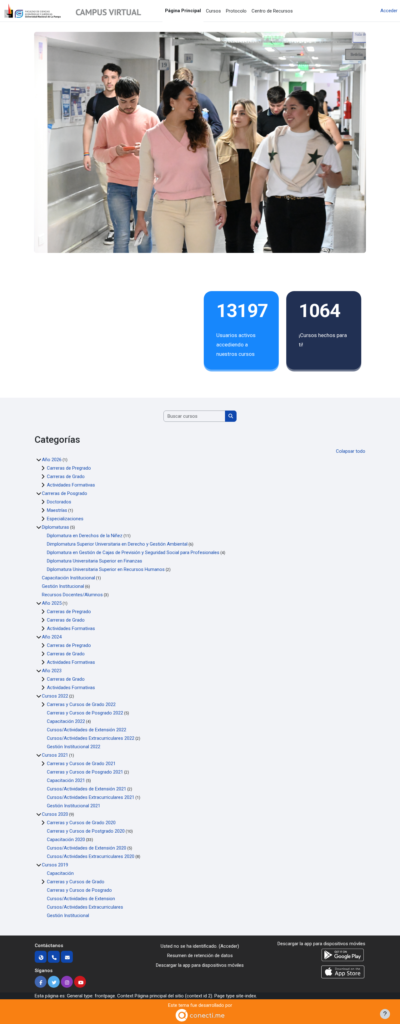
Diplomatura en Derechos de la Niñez (84, 535)
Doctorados (59, 502)
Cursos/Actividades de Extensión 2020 (86, 848)
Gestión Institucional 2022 (73, 746)
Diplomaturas (55, 527)
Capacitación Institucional (68, 578)
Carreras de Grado (66, 476)
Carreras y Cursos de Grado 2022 (81, 704)
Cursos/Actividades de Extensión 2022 (86, 730)
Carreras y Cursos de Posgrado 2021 (85, 772)
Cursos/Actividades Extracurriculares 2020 (90, 856)
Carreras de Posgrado (64, 493)
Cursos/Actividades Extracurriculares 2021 (90, 797)
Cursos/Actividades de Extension (81, 898)
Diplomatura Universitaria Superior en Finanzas (94, 561)
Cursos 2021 (55, 755)
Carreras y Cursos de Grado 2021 (81, 763)
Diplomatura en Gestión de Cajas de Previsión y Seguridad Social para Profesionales (133, 552)
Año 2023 (52, 670)
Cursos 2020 (55, 814)
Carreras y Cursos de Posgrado (79, 890)
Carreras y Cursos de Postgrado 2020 (86, 831)
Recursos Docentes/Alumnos (72, 595)
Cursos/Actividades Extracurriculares (85, 907)
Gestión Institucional (63, 586)
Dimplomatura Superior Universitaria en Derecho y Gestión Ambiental (117, 544)
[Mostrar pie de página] (385, 1014)
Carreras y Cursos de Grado (75, 882)
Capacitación (60, 873)
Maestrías (57, 510)
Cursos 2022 (55, 696)
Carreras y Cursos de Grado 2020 (81, 822)
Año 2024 (52, 637)
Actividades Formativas (71, 485)
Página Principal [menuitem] (183, 10)
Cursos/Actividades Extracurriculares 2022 (90, 738)
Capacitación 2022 (66, 721)
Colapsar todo (350, 451)
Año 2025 (52, 603)
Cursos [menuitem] (213, 11)
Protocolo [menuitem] (236, 11)
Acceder (389, 10)
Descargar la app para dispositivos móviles (200, 965)
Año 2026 (52, 459)
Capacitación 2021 (66, 780)
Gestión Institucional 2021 (73, 806)
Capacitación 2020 (66, 839)
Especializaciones (65, 519)
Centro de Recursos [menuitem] (272, 11)
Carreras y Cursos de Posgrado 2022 (85, 713)
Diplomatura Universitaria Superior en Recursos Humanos (106, 569)
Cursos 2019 (55, 865)
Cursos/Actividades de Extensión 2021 (86, 789)
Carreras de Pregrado (69, 468)
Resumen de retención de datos (200, 955)
